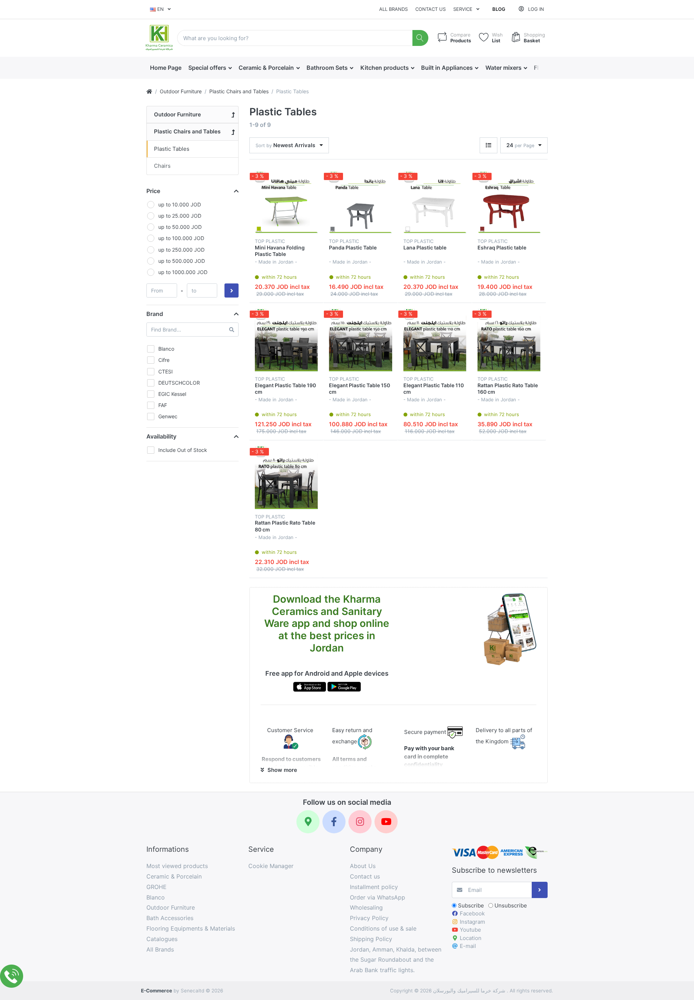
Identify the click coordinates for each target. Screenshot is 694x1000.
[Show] (488, 145)
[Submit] (540, 890)
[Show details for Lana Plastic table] (434, 202)
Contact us (430, 9)
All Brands (393, 9)
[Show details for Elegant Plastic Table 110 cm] (434, 339)
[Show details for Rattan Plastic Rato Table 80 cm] (286, 477)
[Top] (149, 91)
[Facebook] (334, 821)
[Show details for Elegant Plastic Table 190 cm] (286, 339)
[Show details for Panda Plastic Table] (360, 202)
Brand (154, 313)
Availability (161, 436)
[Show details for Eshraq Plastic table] (508, 202)
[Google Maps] (308, 821)
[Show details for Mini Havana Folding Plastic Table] (286, 202)
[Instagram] (360, 821)
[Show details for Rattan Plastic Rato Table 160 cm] (508, 339)
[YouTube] (386, 821)
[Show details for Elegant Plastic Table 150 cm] (360, 339)
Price (153, 191)
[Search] (420, 38)
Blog (498, 9)
